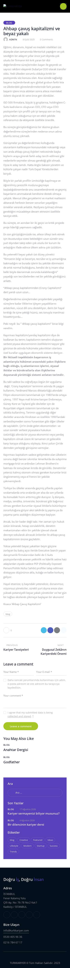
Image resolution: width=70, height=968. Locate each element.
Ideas (50, 839)
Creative (24, 839)
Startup (41, 845)
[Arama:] (35, 792)
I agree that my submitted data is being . (30, 714)
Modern (27, 845)
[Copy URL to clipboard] (64, 630)
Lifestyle (14, 845)
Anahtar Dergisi (15, 750)
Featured (37, 839)
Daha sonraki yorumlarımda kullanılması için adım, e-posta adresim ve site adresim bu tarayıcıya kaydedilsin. (37, 683)
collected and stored (19, 716)
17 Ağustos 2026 (28, 809)
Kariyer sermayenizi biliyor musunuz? (34, 813)
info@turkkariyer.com (16, 930)
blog (8, 614)
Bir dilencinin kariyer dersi (26, 824)
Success (54, 845)
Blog (9, 22)
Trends (13, 851)
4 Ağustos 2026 (27, 820)
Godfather (11, 762)
